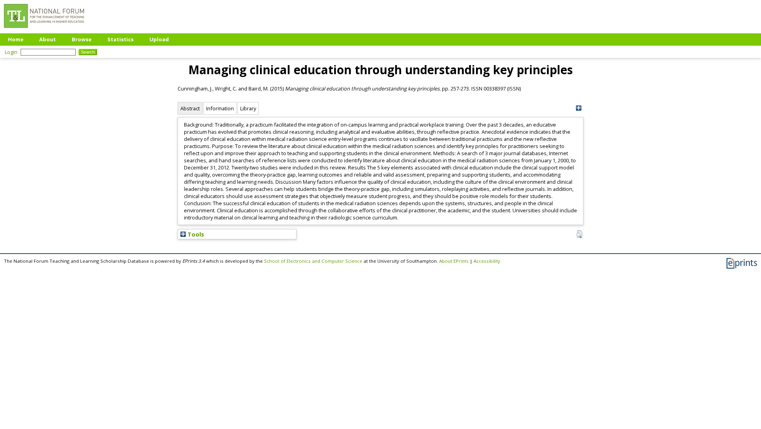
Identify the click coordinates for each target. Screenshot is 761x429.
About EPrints (453, 261)
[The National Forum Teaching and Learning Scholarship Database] (44, 29)
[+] (578, 108)
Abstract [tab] (190, 108)
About (47, 39)
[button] (579, 234)
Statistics (120, 39)
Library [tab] (248, 108)
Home (15, 39)
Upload (159, 39)
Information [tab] (220, 108)
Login (11, 52)
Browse (82, 39)
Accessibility (487, 261)
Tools (195, 234)
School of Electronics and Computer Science (313, 261)
